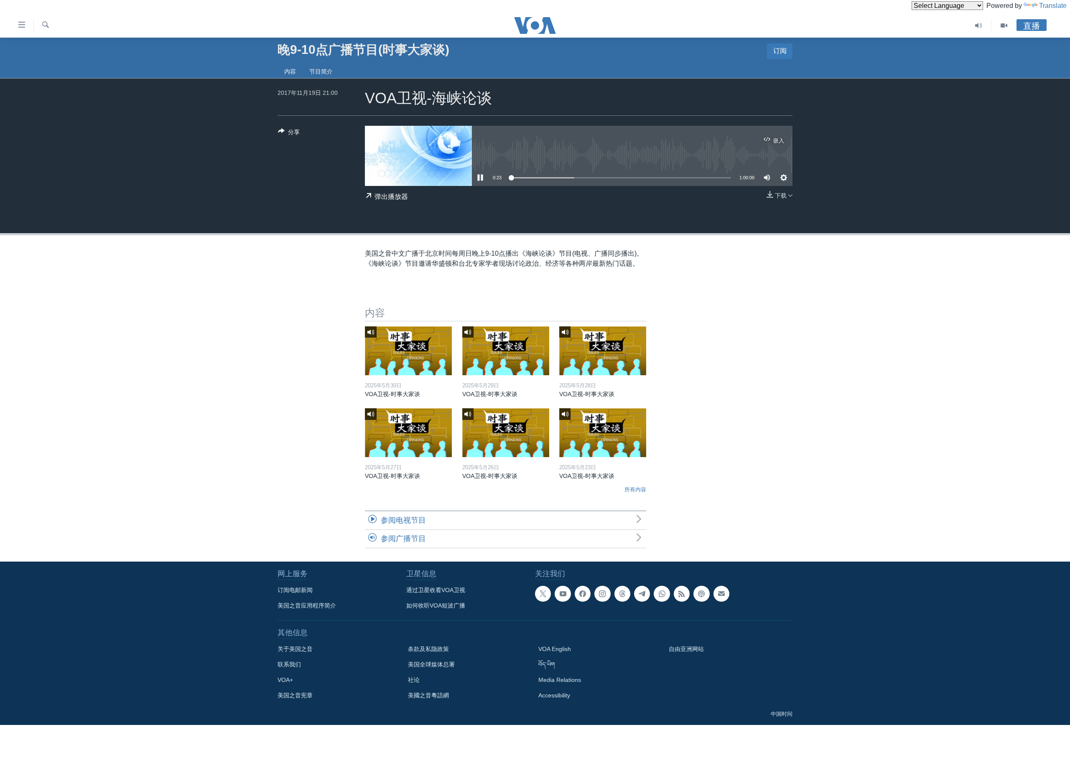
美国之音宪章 (295, 695)
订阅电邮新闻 (295, 590)
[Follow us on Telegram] (642, 594)
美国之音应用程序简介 (307, 605)
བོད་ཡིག (546, 664)
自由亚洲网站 (686, 649)
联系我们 (289, 664)
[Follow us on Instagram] (602, 594)
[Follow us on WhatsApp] (662, 594)
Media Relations (559, 679)
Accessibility (554, 695)
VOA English (554, 649)
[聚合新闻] (682, 594)
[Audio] (978, 25)
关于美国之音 (295, 649)
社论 (414, 679)
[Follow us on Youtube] (563, 594)
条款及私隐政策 (428, 649)
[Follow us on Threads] (622, 594)
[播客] (701, 594)
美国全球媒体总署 (431, 664)
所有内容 (635, 489)
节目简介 (321, 71)
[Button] (289, 133)
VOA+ (285, 679)
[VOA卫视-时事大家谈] (408, 350)
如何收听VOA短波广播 (435, 605)
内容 (290, 71)
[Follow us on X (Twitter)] (543, 594)
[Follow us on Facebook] (583, 594)
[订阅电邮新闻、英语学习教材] (721, 594)
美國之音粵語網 (428, 695)
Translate (1053, 5)
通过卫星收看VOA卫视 (435, 590)
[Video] (1003, 25)
